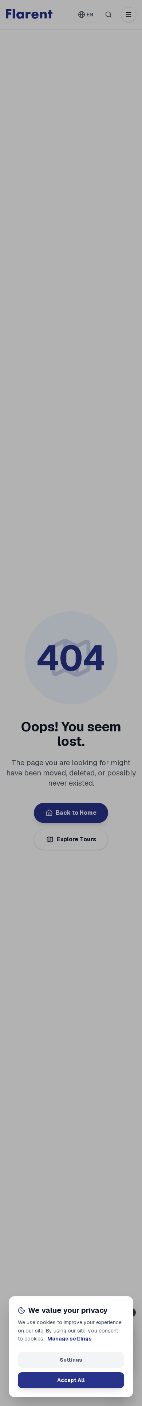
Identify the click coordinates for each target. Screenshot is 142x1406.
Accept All (71, 1380)
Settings (71, 1360)
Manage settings (69, 1338)
